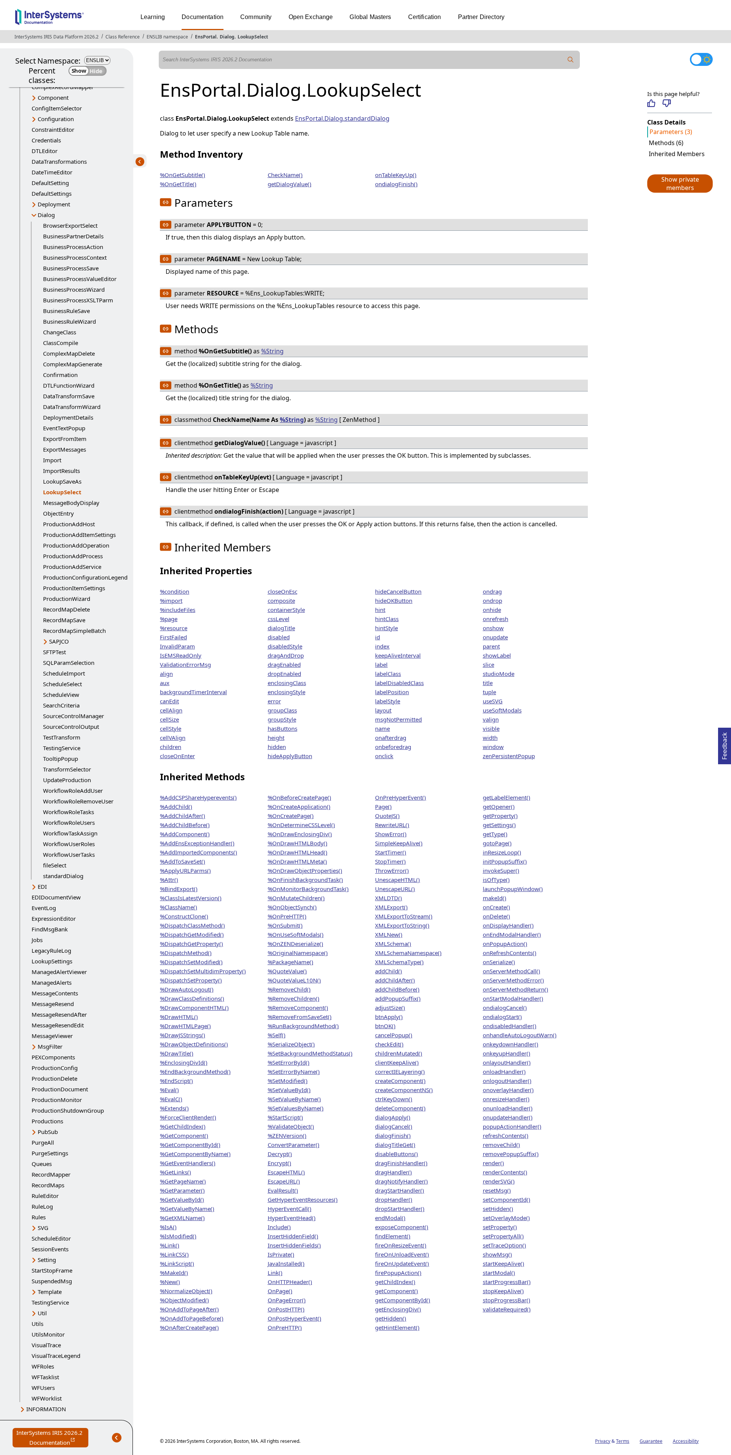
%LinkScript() (177, 1263)
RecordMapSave (64, 620)
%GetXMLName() (182, 1218)
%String (272, 351)
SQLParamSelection (68, 662)
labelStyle (387, 701)
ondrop (492, 600)
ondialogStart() (502, 1017)
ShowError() (391, 834)
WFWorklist (47, 1398)
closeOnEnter (177, 756)
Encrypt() (279, 1163)
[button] (679, 183)
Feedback (724, 744)
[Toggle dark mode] (701, 59)
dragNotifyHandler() (401, 1181)
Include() (279, 1227)
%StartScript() (285, 1117)
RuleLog (42, 1206)
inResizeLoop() (502, 852)
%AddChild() (176, 806)
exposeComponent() (401, 1227)
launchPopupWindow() (513, 889)
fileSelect (54, 865)
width (490, 737)
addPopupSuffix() (398, 998)
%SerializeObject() (291, 1044)
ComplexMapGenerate (72, 364)
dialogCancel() (393, 1126)
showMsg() (497, 1254)
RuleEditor (45, 1195)
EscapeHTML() (286, 1172)
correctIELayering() (400, 1071)
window (493, 747)
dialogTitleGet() (395, 1144)
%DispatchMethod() (186, 953)
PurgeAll (43, 1142)
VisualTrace (46, 1345)
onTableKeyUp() (396, 175)
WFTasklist (45, 1377)
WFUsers (43, 1387)
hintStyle (386, 628)
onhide (492, 609)
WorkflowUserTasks (69, 854)
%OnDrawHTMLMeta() (297, 861)
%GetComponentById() (190, 1144)
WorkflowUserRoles (69, 844)
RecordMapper (51, 1174)
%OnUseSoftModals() (296, 934)
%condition (174, 591)
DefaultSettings (52, 193)
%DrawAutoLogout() (187, 989)
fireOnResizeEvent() (400, 1245)
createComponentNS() (404, 1090)
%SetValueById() (289, 1090)
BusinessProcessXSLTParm (78, 300)
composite (281, 600)
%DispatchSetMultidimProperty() (203, 971)
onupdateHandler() (508, 1117)
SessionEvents (50, 1249)
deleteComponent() (400, 1108)
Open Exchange (311, 17)
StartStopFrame (52, 1270)
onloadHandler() (504, 1071)
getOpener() (499, 806)
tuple (489, 692)
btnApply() (389, 1017)
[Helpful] (651, 103)
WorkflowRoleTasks (68, 812)
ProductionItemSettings (74, 588)
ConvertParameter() (293, 1144)
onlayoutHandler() (507, 1062)
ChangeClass (59, 332)
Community (255, 17)
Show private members (680, 183)
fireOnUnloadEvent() (402, 1254)
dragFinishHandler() (401, 1163)
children (170, 747)
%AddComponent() (185, 834)
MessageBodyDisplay (71, 502)
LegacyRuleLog (51, 950)
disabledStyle (285, 646)
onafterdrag (390, 737)
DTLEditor (44, 151)
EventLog (44, 908)
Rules (39, 1217)
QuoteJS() (387, 815)
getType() (495, 834)
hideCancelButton (398, 591)
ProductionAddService (72, 566)
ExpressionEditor (54, 918)
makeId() (494, 898)
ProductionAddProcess (73, 556)
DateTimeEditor (52, 172)
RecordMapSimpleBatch (74, 630)
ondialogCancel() (505, 1007)
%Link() (169, 1245)
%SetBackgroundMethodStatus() (310, 1053)
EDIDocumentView (56, 897)
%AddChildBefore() (185, 825)
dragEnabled (284, 664)
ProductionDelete (54, 1078)
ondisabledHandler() (509, 1026)
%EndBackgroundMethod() (195, 1071)
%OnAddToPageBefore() (191, 1318)
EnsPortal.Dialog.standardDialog (342, 118)
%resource (173, 628)
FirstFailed (173, 637)
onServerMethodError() (513, 980)
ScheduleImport (64, 673)
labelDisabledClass (399, 683)
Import (52, 460)
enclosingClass (287, 683)
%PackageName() (290, 962)
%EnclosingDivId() (183, 1062)
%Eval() (169, 1090)
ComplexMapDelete (69, 353)
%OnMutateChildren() (296, 898)
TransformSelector (67, 769)
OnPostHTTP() (286, 1309)
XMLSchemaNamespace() (408, 953)
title (488, 683)
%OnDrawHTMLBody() (297, 843)
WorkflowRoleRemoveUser (78, 801)
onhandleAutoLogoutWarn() (520, 1035)
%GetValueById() (182, 1199)
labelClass (388, 673)
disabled (279, 637)
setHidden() (498, 1208)
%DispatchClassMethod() (192, 925)
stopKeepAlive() (503, 1291)
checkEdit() (389, 1044)
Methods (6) (666, 143)
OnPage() (280, 1291)
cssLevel (278, 619)
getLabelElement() (506, 797)
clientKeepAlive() (397, 1062)
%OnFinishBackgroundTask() (305, 879)
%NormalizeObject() (186, 1291)
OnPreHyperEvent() (400, 797)
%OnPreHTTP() (287, 916)
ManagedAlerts (52, 982)
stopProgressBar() (506, 1300)
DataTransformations (59, 161)
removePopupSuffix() (511, 1154)
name (382, 728)
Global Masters (370, 17)
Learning (152, 17)
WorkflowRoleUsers (69, 822)
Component (53, 97)
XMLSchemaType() (399, 962)
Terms (622, 1441)
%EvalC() (171, 1099)
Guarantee (651, 1441)
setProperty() (500, 1227)
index (382, 646)
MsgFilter (50, 1046)
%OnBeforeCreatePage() (299, 797)
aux (164, 683)
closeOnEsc (282, 591)
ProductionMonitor (57, 1100)
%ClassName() (178, 907)
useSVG (493, 701)
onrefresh (495, 619)
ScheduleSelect (62, 684)
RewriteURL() (392, 825)
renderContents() (505, 1172)
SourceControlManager (73, 716)
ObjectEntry (58, 513)
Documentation (202, 17)
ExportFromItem (64, 438)
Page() (383, 806)
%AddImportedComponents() (198, 852)
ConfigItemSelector (57, 108)
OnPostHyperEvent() (294, 1318)
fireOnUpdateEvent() (402, 1263)
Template (50, 1291)
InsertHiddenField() (293, 1236)
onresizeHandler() (506, 1099)
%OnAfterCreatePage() (189, 1327)
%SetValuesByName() (296, 1108)
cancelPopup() (393, 1035)
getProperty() (500, 815)
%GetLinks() (175, 1172)
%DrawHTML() (179, 1017)
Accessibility (686, 1441)
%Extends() (174, 1108)
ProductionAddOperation (76, 545)
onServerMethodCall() (511, 971)
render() (493, 1163)
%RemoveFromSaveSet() (300, 1017)
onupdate (495, 637)
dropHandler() (393, 1199)
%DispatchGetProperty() (191, 943)
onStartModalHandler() (513, 998)
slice (488, 664)
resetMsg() (497, 1190)
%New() (170, 1282)
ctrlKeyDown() (393, 1099)
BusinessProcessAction (73, 247)
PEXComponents (53, 1057)
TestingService (61, 748)
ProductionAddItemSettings (79, 534)
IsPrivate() (281, 1254)
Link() (275, 1272)
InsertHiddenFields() (294, 1245)
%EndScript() (176, 1080)
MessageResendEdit (58, 1025)
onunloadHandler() (508, 1108)
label (381, 664)
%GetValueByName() (187, 1208)
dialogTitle (281, 628)
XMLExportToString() (402, 925)
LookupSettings (52, 961)
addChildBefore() (397, 989)
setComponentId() (506, 1199)
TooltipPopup (60, 758)
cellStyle (170, 728)
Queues (42, 1164)
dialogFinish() (393, 1135)
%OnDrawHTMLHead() (297, 852)
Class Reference (122, 37)
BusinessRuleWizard (69, 321)
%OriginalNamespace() (298, 953)
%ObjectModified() (184, 1300)
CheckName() (285, 175)
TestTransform (61, 737)
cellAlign (171, 710)
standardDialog (63, 876)
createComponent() (400, 1080)
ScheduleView (61, 694)
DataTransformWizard (72, 406)
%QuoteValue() (287, 971)
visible (491, 728)
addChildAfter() (395, 980)
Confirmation (60, 375)
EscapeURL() (284, 1181)
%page (168, 619)
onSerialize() (499, 962)
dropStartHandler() (400, 1208)
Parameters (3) (671, 132)
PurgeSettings (50, 1153)
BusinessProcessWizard (74, 289)
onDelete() (496, 916)
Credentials (46, 140)
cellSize (169, 719)
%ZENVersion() (287, 1135)
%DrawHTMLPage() (185, 1026)
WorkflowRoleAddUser (73, 790)
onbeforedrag (393, 747)
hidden (277, 747)
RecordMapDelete (66, 609)
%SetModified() (288, 1080)
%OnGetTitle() (178, 184)
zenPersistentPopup (509, 756)
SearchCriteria (61, 705)
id (377, 637)
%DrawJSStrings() (182, 1035)
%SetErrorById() (289, 1062)
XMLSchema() (393, 943)
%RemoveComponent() (298, 1007)
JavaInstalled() (286, 1263)
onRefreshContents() (509, 953)
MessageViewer (52, 1036)
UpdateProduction (67, 780)
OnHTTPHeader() (290, 1282)
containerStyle (286, 609)
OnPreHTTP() (285, 1327)
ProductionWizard (66, 598)
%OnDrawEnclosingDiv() (300, 834)
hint (380, 609)
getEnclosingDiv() (398, 1309)
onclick (384, 756)
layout (383, 710)
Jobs (37, 940)
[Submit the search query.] (571, 60)
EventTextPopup (64, 428)
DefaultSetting (50, 183)
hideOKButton (393, 600)
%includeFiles (177, 609)
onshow (493, 628)
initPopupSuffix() (505, 861)
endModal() (390, 1218)
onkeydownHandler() (510, 1044)
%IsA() (168, 1227)
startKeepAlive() (503, 1263)
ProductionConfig (55, 1068)
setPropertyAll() (503, 1236)
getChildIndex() (395, 1282)
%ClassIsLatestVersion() (191, 898)
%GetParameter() (182, 1190)
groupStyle (282, 719)
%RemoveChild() (289, 989)
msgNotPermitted (398, 719)
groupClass (282, 710)
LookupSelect (253, 37)
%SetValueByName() (294, 1099)
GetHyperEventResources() (303, 1199)
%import (171, 600)
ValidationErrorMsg (185, 664)
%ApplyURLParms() (185, 870)
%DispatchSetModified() (191, 962)
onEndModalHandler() (512, 934)
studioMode (498, 673)
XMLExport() (391, 907)
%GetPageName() (183, 1181)
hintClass (387, 619)
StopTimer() (390, 861)
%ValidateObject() (291, 1126)
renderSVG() (499, 1181)
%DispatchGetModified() (192, 934)
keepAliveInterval (398, 655)
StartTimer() (390, 852)
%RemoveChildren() (293, 998)
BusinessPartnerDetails (73, 236)
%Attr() (169, 879)
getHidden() (390, 1318)
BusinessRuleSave (66, 311)
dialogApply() (392, 1117)
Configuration (56, 119)
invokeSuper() (501, 870)
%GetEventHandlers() (187, 1163)
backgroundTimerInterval (193, 692)
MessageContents (55, 993)
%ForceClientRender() (188, 1117)
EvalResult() (283, 1190)
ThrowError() (392, 870)
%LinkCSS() (174, 1254)
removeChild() (501, 1144)
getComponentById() (402, 1300)
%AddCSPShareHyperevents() (198, 797)
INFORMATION (46, 1409)
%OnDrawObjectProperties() (305, 870)
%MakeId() (174, 1272)
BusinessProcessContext (75, 257)
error (274, 701)
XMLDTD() (388, 898)
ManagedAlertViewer (59, 972)
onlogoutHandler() (507, 1080)
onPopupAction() (505, 943)
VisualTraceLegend (56, 1355)
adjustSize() (390, 1007)
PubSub (48, 1132)
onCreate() (496, 907)
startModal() (499, 1272)
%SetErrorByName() (294, 1071)
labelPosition (392, 692)
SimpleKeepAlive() (399, 843)
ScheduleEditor (51, 1238)
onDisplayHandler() (508, 925)
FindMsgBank (50, 929)
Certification (424, 17)
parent (491, 646)
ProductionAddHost (69, 524)
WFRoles (43, 1366)
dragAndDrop (286, 655)
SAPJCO (59, 641)
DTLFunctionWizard (68, 385)
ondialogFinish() (396, 184)
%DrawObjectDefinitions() (194, 1044)
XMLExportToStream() (404, 916)
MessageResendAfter (59, 1014)
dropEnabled (284, 673)
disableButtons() (396, 1154)
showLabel (497, 655)
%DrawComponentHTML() (194, 1007)
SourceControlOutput (71, 726)
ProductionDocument (60, 1089)
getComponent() (396, 1291)
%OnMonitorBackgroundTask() (308, 889)
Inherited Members (677, 154)
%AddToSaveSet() (182, 861)
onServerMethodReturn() (515, 989)
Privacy (602, 1441)
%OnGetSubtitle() (182, 175)
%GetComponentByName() (195, 1154)
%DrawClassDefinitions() (192, 998)
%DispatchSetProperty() (191, 980)
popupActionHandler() (512, 1126)
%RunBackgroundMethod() (303, 1026)
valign (491, 719)
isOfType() (496, 879)
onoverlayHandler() (508, 1090)
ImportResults (61, 470)
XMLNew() (388, 934)
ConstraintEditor (53, 129)
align (166, 673)
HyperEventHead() (292, 1218)
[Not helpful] (666, 103)
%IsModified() (178, 1236)
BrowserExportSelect (70, 225)
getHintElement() (397, 1327)
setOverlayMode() (506, 1218)
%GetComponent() (184, 1135)
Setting (47, 1259)
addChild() (388, 971)
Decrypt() (280, 1154)
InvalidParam (177, 646)
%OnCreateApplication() (299, 806)
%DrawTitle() (176, 1053)
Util (42, 1313)
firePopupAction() (398, 1272)
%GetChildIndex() (183, 1126)
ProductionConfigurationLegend (85, 577)
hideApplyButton (290, 756)
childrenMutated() (398, 1053)
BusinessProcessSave (71, 268)
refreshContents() (505, 1135)
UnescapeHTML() (397, 879)
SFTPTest (54, 652)
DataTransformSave (68, 396)
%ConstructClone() (184, 916)
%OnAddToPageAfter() (189, 1309)
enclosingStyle (286, 692)
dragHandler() (393, 1172)
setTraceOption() (504, 1245)
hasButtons (282, 728)
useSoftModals (502, 710)
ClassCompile (60, 343)
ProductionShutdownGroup (68, 1110)
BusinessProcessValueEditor (80, 279)
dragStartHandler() (399, 1190)
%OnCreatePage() (291, 815)
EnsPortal (206, 37)
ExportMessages (64, 449)
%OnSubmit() (285, 925)
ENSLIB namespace (167, 37)
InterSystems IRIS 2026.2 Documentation (52, 1438)
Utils (37, 1323)
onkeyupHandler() (506, 1053)
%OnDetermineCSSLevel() (301, 825)
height (276, 737)
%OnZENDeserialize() (295, 943)
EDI (42, 886)
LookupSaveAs (62, 481)
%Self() (277, 1035)
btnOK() (385, 1026)
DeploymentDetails (68, 417)
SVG (43, 1227)
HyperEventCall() (289, 1208)
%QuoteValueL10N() (294, 980)
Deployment (54, 204)
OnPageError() (287, 1300)
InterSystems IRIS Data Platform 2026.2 (56, 37)
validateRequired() (507, 1309)
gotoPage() (497, 843)
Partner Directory (481, 17)
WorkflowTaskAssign (70, 833)
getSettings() (499, 825)
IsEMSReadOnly (180, 655)
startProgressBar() (507, 1282)
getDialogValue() (289, 184)
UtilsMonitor (48, 1334)
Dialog (227, 37)
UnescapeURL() (395, 889)
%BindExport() (179, 889)
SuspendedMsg (52, 1281)
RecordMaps (48, 1185)
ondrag (492, 591)
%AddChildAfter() (182, 815)
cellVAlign (172, 737)
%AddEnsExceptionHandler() (197, 843)
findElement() (392, 1236)
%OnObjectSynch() (292, 907)
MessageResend (53, 1004)
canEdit (169, 701)
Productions (47, 1121)
